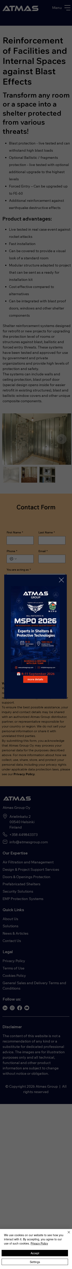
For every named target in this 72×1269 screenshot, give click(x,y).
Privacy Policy (39, 1243)
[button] (61, 580)
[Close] (66, 1234)
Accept (35, 1253)
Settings (35, 1262)
